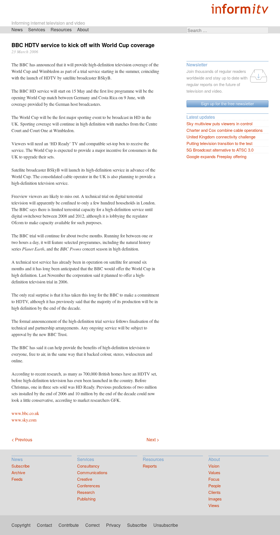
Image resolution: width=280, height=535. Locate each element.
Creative (84, 479)
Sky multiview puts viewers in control (219, 123)
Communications (92, 472)
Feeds (17, 479)
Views (213, 505)
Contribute (69, 525)
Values (214, 472)
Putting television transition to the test (219, 143)
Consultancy (88, 466)
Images (215, 499)
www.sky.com (23, 420)
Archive (18, 472)
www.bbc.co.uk (25, 413)
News (17, 29)
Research (86, 492)
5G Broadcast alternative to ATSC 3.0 (219, 150)
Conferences (88, 485)
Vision (213, 466)
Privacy (113, 525)
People (214, 485)
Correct (92, 525)
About (83, 29)
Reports (150, 466)
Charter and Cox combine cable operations (224, 130)
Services (36, 29)
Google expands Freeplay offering (216, 156)
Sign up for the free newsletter (227, 103)
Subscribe (20, 466)
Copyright (20, 525)
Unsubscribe (165, 525)
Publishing (86, 499)
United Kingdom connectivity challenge (220, 137)
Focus (214, 479)
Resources (61, 29)
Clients (214, 492)
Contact (44, 525)
